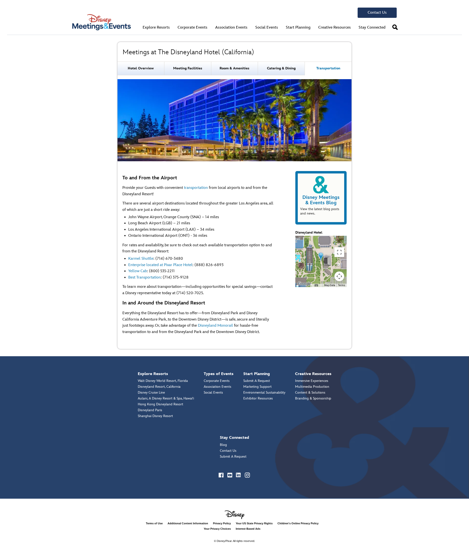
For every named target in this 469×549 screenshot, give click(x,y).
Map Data (329, 285)
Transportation (328, 68)
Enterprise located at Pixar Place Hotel (160, 265)
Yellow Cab (137, 271)
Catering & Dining (281, 68)
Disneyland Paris (150, 410)
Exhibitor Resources (258, 398)
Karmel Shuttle (140, 258)
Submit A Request (256, 381)
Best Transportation (144, 277)
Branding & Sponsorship (313, 398)
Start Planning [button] (298, 27)
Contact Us (377, 12)
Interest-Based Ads (248, 528)
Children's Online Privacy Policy (298, 523)
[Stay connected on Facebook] (221, 475)
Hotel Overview (141, 68)
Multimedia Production (312, 387)
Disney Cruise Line (151, 392)
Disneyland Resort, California (159, 387)
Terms (341, 285)
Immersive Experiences (311, 381)
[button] (395, 27)
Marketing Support (257, 387)
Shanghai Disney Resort (155, 416)
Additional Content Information (188, 523)
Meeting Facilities (187, 68)
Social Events (213, 392)
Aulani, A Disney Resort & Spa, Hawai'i (166, 398)
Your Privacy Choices (217, 528)
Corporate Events (217, 381)
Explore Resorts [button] (156, 27)
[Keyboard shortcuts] (316, 285)
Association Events (217, 387)
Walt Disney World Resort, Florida (163, 381)
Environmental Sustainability (264, 392)
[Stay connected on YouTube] (230, 475)
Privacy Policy (222, 523)
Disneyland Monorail (215, 325)
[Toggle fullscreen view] (339, 252)
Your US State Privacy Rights (254, 523)
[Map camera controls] (339, 276)
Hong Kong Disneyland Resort (160, 404)
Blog (223, 445)
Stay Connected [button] (372, 27)
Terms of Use (154, 523)
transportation (196, 187)
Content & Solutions (310, 392)
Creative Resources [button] (334, 27)
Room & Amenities (234, 68)
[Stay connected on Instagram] (248, 475)
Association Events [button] (231, 27)
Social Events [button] (266, 27)
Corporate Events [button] (192, 27)
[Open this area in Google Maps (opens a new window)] (305, 284)
